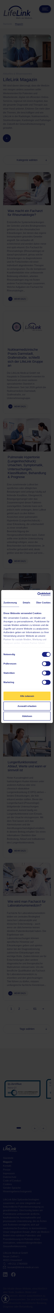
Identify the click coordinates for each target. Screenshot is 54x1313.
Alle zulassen (27, 696)
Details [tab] (26, 602)
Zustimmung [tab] (10, 602)
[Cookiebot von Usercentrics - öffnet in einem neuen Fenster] (38, 594)
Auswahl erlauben (27, 706)
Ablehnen (27, 716)
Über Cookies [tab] (43, 602)
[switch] (46, 663)
